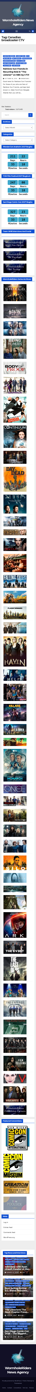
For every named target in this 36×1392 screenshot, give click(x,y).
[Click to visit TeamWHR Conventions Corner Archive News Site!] (14, 1110)
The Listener (7, 65)
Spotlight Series (21, 63)
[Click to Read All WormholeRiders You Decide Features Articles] (14, 244)
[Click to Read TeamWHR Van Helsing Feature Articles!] (14, 1063)
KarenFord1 (25, 78)
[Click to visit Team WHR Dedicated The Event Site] (14, 947)
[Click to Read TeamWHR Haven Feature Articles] (14, 651)
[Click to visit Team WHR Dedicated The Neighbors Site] (14, 990)
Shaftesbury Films (9, 63)
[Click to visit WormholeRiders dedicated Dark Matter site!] (14, 457)
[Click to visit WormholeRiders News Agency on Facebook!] (14, 256)
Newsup (29, 1381)
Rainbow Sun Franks (9, 60)
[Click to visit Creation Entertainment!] (16, 1187)
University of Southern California (15, 1261)
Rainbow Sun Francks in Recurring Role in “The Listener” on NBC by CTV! (16, 72)
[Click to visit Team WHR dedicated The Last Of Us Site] (14, 969)
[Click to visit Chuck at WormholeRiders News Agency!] (14, 409)
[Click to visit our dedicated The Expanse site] (14, 1008)
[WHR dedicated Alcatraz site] (14, 311)
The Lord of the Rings (11, 1323)
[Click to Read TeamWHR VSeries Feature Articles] (14, 1078)
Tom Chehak (16, 65)
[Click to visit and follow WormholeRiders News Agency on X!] (14, 268)
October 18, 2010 (11, 78)
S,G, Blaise (26, 1283)
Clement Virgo (21, 56)
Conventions (17, 1388)
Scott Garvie (21, 60)
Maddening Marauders (22, 1280)
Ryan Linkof (8, 1259)
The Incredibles (21, 1321)
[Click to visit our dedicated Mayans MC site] (14, 742)
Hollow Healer (9, 1280)
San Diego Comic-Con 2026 (21, 1259)
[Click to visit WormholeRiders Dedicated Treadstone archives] (14, 1027)
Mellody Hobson (10, 1257)
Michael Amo (7, 58)
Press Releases (27, 58)
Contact (9, 1388)
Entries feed (7, 1227)
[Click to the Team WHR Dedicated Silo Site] (14, 863)
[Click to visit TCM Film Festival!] (14, 1203)
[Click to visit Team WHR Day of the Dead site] (14, 479)
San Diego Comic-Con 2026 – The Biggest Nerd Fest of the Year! (17, 1333)
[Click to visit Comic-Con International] (16, 1138)
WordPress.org (9, 1237)
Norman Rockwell (22, 1257)
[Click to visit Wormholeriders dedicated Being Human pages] (14, 349)
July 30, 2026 (12, 1315)
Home (4, 1388)
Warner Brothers (10, 1307)
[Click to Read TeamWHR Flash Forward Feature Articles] (14, 613)
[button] (29, 31)
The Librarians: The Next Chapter (15, 1302)
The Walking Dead (10, 1326)
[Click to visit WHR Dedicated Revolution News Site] (14, 815)
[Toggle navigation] (16, 31)
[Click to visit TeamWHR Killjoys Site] (14, 712)
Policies (31, 1388)
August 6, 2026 (12, 1294)
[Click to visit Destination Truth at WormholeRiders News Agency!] (14, 532)
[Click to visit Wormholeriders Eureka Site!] (14, 563)
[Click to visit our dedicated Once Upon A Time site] (14, 789)
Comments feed (9, 1232)
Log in (5, 1222)
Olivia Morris (9, 1300)
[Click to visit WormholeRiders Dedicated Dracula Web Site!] (14, 544)
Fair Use (25, 1388)
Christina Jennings (9, 56)
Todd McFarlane (22, 1326)
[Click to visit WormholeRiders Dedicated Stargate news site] (14, 878)
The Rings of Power (24, 1323)
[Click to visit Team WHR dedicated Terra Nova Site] (14, 902)
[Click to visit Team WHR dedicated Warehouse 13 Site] (14, 1094)
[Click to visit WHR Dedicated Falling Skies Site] (14, 581)
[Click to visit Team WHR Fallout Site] (14, 597)
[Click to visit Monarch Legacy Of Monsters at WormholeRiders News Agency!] (14, 765)
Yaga (25, 1328)
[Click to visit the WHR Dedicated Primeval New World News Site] (14, 801)
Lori (23, 1272)
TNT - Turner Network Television (14, 1304)
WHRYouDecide (9, 1264)
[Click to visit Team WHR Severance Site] (14, 846)
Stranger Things (10, 1321)
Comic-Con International (12, 1278)
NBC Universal (17, 58)
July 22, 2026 (12, 1337)
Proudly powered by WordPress (12, 1381)
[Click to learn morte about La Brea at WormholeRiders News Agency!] (14, 729)
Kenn (23, 1294)
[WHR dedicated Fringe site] (14, 628)
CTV (28, 56)
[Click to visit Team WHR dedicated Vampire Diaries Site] (14, 1045)
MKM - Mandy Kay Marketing (13, 1283)
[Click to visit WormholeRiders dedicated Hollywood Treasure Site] (14, 692)
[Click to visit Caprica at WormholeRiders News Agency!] (14, 385)
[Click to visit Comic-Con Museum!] (13, 1166)
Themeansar (18, 1383)
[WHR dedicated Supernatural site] (14, 889)
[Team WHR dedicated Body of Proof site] (14, 368)
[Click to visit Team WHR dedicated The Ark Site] (14, 925)
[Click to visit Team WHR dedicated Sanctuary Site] (14, 831)
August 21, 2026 (13, 1272)
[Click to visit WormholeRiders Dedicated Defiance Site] (14, 521)
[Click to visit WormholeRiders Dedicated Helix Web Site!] (14, 675)
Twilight (8, 1328)
